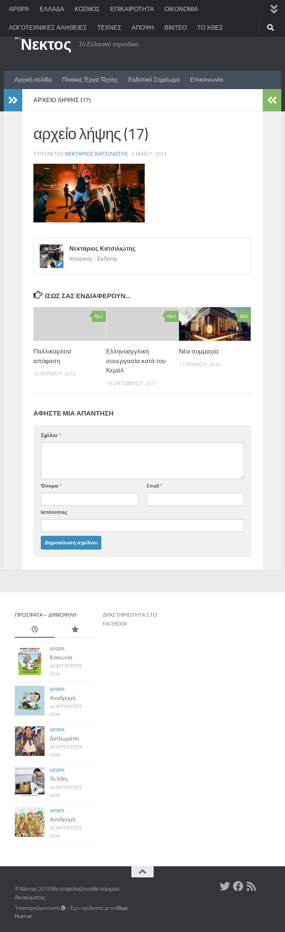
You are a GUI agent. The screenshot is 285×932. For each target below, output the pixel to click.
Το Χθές (59, 779)
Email (155, 486)
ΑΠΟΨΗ (143, 27)
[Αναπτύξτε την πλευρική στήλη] (13, 100)
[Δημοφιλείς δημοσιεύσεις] (74, 630)
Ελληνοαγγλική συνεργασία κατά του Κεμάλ (136, 361)
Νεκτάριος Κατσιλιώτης (96, 154)
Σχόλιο (51, 435)
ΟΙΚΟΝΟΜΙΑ (181, 9)
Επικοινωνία (206, 79)
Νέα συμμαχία (199, 351)
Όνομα (51, 486)
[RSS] (251, 886)
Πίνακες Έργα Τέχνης (90, 79)
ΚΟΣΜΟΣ (87, 9)
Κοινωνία (61, 657)
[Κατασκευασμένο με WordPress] (63, 908)
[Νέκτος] (238, 886)
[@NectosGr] (225, 886)
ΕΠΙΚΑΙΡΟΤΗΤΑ (132, 9)
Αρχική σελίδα (33, 79)
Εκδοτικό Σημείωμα (154, 79)
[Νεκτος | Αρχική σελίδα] (43, 44)
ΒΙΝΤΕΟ (175, 27)
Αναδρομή (62, 698)
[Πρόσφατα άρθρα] (35, 630)
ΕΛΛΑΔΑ (52, 9)
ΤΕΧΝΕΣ (109, 27)
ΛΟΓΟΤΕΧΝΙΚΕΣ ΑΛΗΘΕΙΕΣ (48, 27)
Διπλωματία (64, 738)
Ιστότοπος (54, 512)
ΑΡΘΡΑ (19, 9)
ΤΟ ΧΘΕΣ (210, 27)
